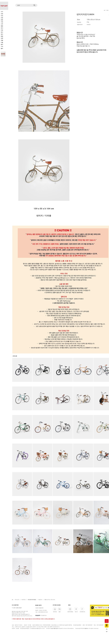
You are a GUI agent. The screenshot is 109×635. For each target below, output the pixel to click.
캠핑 (2, 26)
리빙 (2, 30)
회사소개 (17, 599)
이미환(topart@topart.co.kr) (37, 628)
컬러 (2, 48)
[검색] (35, 5)
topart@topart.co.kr (56, 628)
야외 (2, 15)
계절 (2, 40)
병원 (2, 36)
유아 (2, 28)
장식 (2, 32)
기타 (2, 46)
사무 (2, 24)
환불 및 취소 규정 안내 (49, 599)
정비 (2, 34)
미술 (2, 42)
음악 (2, 44)
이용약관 (23, 599)
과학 (2, 38)
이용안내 (40, 599)
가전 (2, 21)
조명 (2, 17)
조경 (2, 13)
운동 (107, 10)
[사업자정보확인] (77, 625)
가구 (2, 11)
